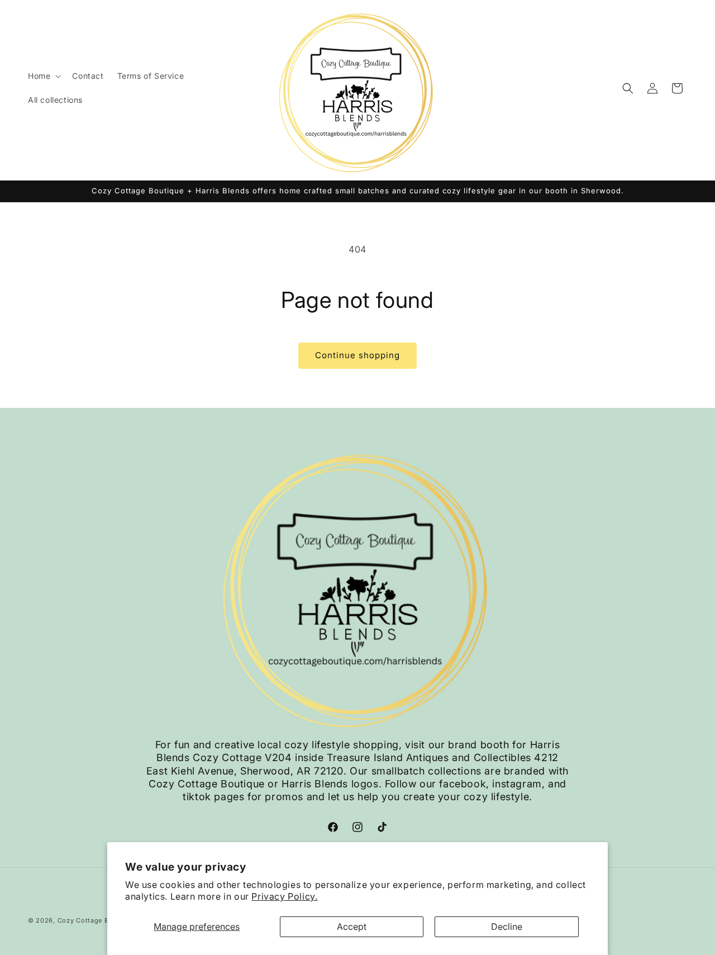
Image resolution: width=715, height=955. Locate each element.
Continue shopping (357, 355)
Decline (506, 926)
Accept (351, 926)
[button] (43, 76)
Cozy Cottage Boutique (96, 920)
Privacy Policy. (284, 896)
